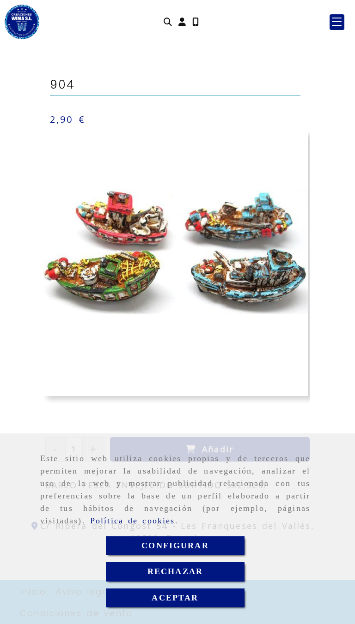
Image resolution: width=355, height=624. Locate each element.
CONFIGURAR (175, 545)
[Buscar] (167, 21)
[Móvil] (195, 21)
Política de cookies (132, 520)
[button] (182, 21)
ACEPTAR (175, 597)
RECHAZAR (175, 571)
